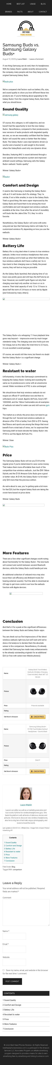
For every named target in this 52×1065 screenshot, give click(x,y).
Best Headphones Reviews (26, 28)
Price (7, 855)
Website (6, 957)
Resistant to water (12, 852)
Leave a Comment (37, 59)
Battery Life (9, 849)
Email (6, 944)
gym (47, 405)
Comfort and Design (13, 846)
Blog (13, 867)
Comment (7, 898)
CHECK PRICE (39, 717)
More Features (10, 858)
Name (6, 931)
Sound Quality (10, 842)
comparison (17, 870)
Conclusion (9, 861)
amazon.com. (43, 1056)
